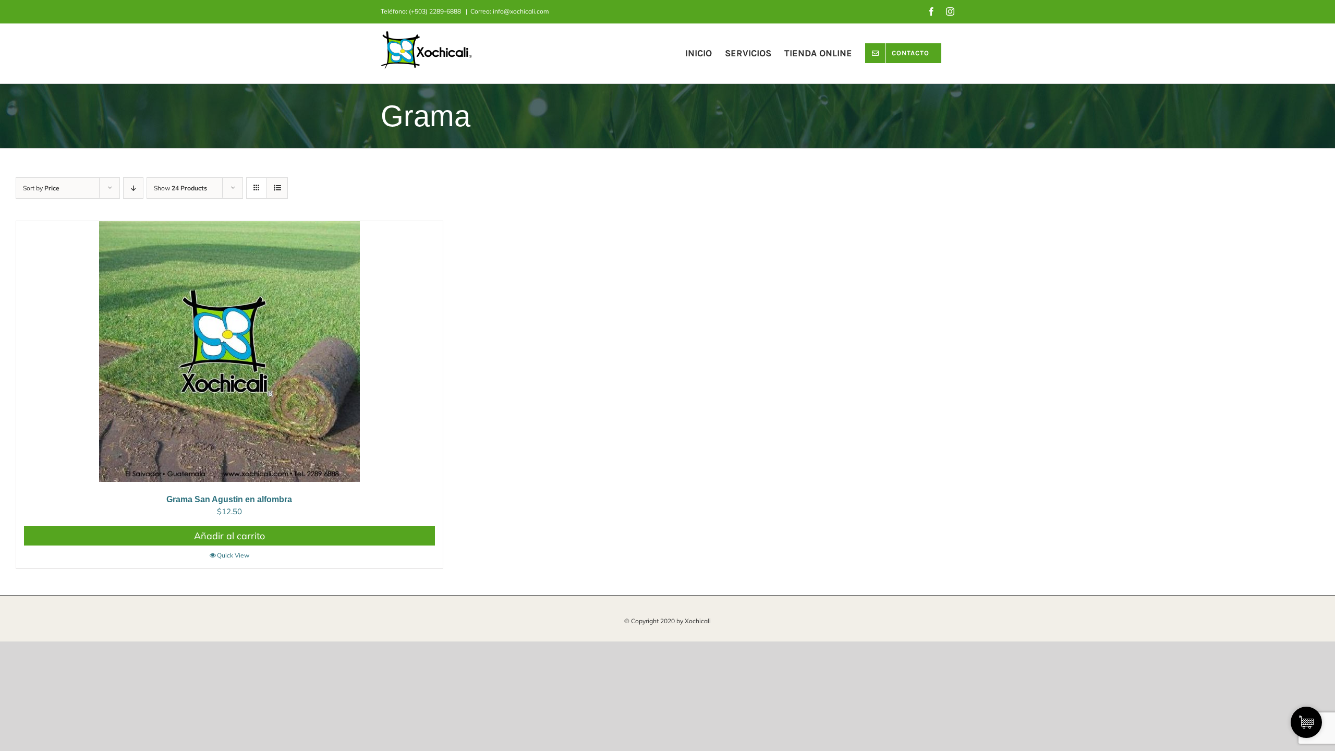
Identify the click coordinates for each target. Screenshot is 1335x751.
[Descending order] (133, 188)
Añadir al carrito (229, 536)
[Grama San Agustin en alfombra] (229, 351)
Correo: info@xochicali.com (509, 11)
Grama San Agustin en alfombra (229, 499)
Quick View (233, 555)
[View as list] (277, 188)
